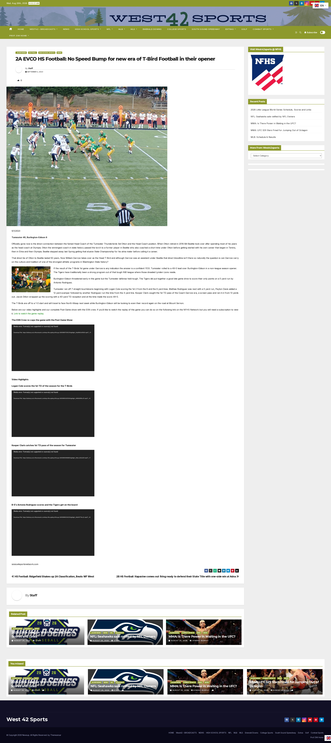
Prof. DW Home (18, 35)
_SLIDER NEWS (21, 52)
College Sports (176, 29)
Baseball (28, 628)
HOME (21, 29)
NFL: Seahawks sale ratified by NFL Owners (122, 636)
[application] (53, 348)
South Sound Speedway (206, 29)
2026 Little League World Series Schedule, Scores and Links (281, 109)
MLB (120, 29)
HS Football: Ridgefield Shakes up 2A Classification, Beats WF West (54, 576)
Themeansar (55, 735)
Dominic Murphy (200, 641)
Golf (244, 29)
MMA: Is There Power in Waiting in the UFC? (202, 636)
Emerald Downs (152, 29)
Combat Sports (262, 29)
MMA (199, 633)
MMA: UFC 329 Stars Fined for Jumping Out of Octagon (279, 130)
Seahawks (119, 633)
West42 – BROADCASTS (43, 29)
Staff (30, 68)
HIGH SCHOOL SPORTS (87, 29)
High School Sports (47, 52)
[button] (300, 32)
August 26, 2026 (22, 641)
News (59, 52)
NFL (109, 29)
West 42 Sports (27, 719)
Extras (229, 29)
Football (32, 52)
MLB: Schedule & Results (263, 137)
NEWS (66, 29)
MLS (133, 29)
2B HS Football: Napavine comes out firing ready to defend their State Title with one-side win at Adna (176, 576)
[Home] (10, 29)
